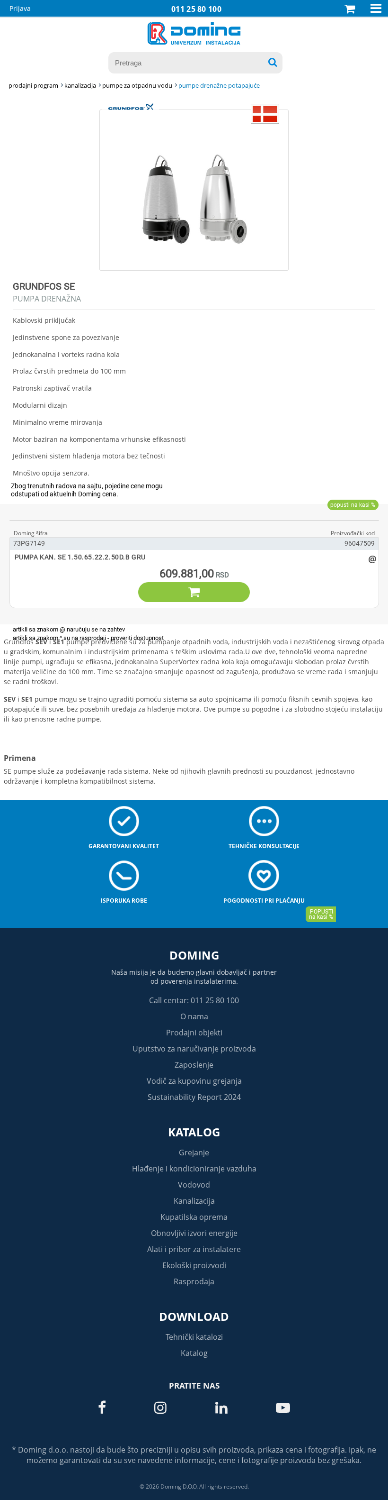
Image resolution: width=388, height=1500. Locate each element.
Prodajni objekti (194, 1032)
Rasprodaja (194, 1281)
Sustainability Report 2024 (194, 1097)
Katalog (194, 1132)
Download (194, 1316)
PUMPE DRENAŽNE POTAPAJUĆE (219, 85)
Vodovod (194, 1185)
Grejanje (194, 1152)
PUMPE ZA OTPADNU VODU (137, 85)
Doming (194, 955)
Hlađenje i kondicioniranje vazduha (194, 1168)
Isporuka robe (124, 900)
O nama (194, 1016)
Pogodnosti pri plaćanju (264, 900)
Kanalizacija (194, 1201)
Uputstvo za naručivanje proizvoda (194, 1048)
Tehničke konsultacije (264, 846)
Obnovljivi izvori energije (194, 1233)
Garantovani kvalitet (123, 846)
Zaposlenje (194, 1065)
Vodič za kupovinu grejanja (194, 1081)
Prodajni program (33, 85)
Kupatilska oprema (194, 1217)
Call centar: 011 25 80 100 (194, 1000)
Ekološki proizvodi (194, 1265)
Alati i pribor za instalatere (194, 1249)
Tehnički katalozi (194, 1337)
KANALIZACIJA (80, 85)
